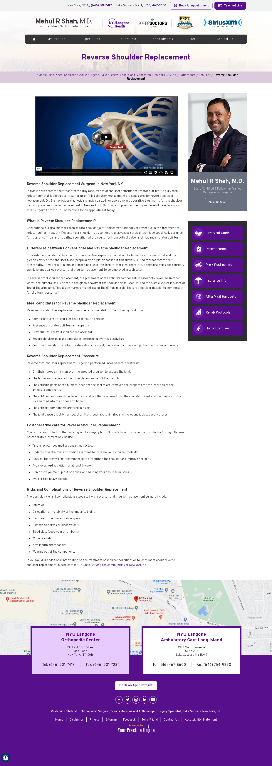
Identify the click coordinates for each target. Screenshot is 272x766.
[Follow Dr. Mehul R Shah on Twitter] (127, 699)
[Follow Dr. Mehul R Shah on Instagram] (136, 699)
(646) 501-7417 (101, 5)
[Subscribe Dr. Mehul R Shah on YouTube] (153, 699)
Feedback (129, 720)
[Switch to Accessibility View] (5, 757)
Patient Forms (216, 249)
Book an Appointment (136, 685)
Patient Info (127, 39)
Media (194, 39)
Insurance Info (216, 281)
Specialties (91, 39)
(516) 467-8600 (155, 5)
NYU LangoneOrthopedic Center (80, 637)
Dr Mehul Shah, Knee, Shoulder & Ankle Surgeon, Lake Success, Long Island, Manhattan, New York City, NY (105, 75)
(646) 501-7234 (106, 665)
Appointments (163, 39)
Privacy (94, 720)
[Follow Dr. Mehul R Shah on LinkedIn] (144, 699)
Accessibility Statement (201, 720)
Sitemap (111, 720)
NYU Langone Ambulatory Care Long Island (191, 637)
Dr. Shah (84, 565)
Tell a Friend (150, 720)
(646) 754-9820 (217, 665)
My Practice (56, 39)
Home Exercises (218, 328)
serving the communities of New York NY (118, 565)
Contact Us (225, 39)
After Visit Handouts (221, 297)
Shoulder (205, 75)
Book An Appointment (193, 6)
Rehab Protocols (218, 313)
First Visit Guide (218, 233)
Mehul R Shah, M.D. (217, 181)
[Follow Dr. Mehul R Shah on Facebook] (118, 699)
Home (33, 39)
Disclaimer (76, 720)
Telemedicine (232, 6)
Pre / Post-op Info (219, 265)
